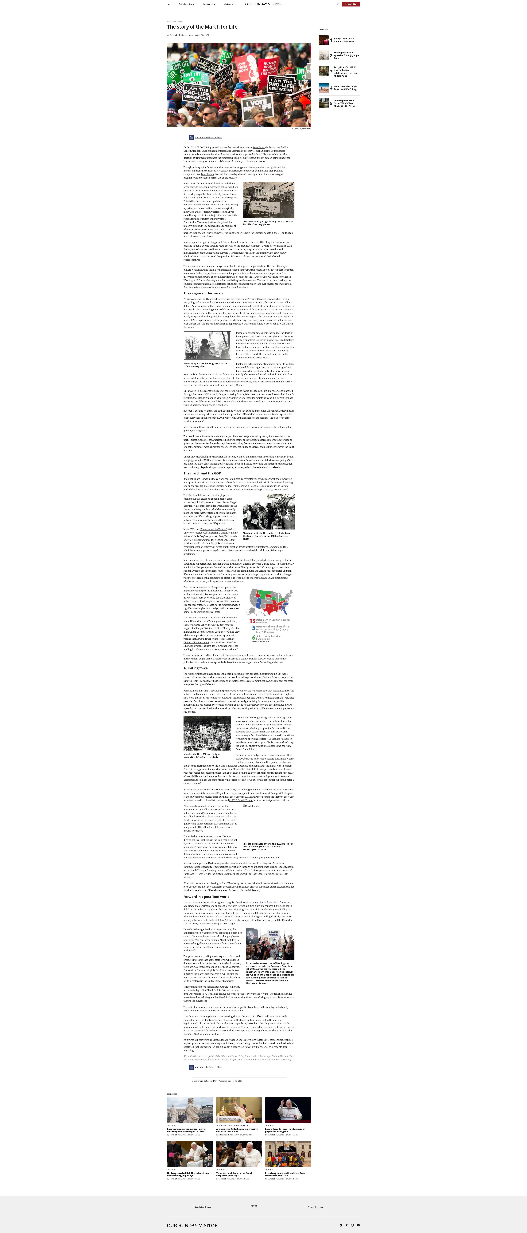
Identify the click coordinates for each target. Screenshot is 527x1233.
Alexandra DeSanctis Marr (208, 137)
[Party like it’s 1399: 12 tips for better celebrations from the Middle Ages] (324, 71)
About (254, 1206)
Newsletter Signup (203, 1207)
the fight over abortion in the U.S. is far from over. (265, 902)
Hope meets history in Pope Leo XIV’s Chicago (346, 88)
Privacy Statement (316, 1207)
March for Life (260, 277)
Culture (172, 22)
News (180, 22)
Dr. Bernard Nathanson (280, 739)
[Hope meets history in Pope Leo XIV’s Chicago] (324, 88)
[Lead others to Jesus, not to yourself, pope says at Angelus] (288, 1110)
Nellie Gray (246, 381)
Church (172, 1126)
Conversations (242, 1126)
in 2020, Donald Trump (241, 800)
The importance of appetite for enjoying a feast (346, 55)
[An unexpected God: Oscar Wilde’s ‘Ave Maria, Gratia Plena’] (324, 103)
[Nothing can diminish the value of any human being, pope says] (190, 1154)
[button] (168, 4)
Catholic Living (225, 1126)
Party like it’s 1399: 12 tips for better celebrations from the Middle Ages (345, 71)
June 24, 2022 (285, 245)
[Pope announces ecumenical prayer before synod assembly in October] (190, 1110)
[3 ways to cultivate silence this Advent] (324, 40)
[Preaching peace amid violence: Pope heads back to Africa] (288, 1154)
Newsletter (351, 4)
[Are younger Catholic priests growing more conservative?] (239, 1110)
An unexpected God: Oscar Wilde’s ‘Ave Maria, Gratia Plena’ (344, 103)
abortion (274, 371)
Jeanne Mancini (239, 863)
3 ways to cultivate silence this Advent (344, 40)
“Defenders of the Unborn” (213, 529)
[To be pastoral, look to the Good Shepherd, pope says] (239, 1154)
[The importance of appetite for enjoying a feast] (324, 55)
